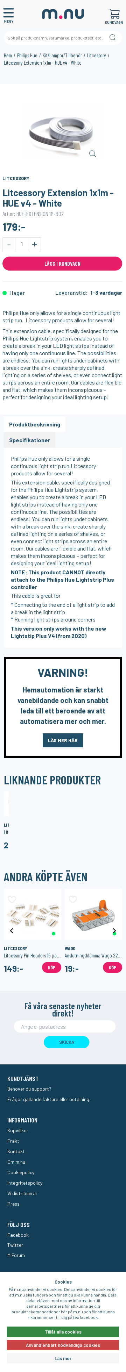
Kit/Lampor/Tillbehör (62, 55)
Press (13, 1204)
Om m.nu (16, 1162)
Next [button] (114, 931)
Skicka (66, 1042)
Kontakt (16, 1151)
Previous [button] (12, 931)
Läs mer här (63, 740)
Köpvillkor (17, 1130)
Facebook (18, 1235)
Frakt (13, 1141)
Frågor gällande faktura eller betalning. (48, 1099)
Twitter (15, 1245)
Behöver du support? (29, 1089)
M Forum (16, 1255)
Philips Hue (27, 55)
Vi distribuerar (22, 1193)
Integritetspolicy (24, 1183)
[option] (62, 132)
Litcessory (96, 55)
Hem (8, 55)
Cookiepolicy (20, 1172)
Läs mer (63, 1358)
